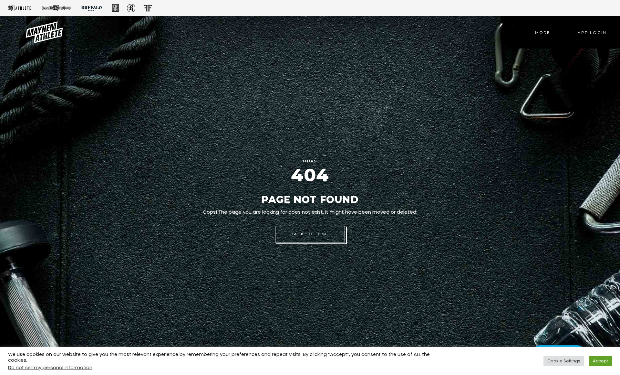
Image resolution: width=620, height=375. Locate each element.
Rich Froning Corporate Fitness (131, 8)
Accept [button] (600, 361)
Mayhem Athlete (19, 8)
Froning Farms (147, 8)
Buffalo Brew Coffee (91, 8)
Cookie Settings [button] (563, 361)
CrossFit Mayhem (56, 8)
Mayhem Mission (115, 8)
